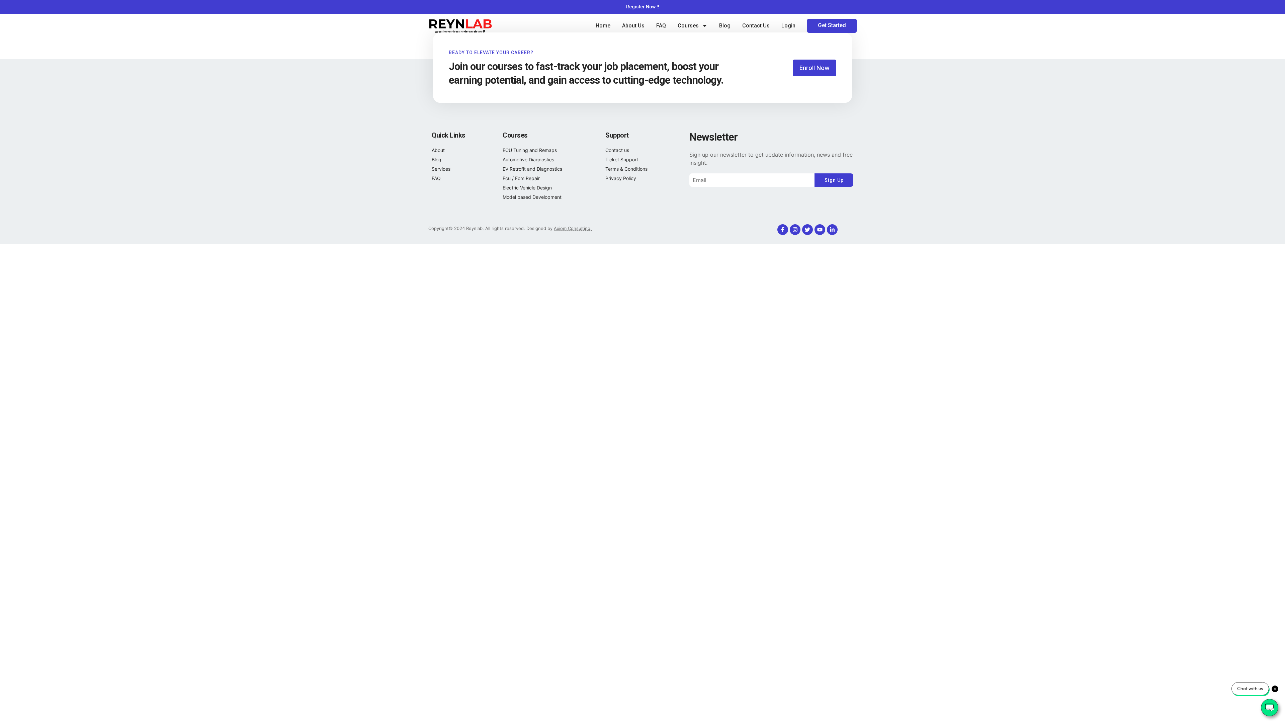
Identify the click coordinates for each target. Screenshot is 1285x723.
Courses (688, 25)
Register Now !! (642, 6)
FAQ (661, 25)
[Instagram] (795, 229)
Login (788, 25)
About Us (633, 25)
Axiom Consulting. (573, 228)
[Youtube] (820, 229)
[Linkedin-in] (832, 229)
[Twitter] (807, 229)
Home (603, 25)
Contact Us (756, 25)
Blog (725, 25)
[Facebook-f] (782, 229)
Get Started (832, 25)
